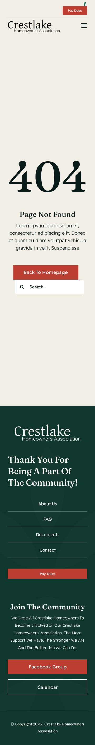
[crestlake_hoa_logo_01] (34, 22)
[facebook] (85, 4)
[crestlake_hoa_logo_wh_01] (47, 427)
